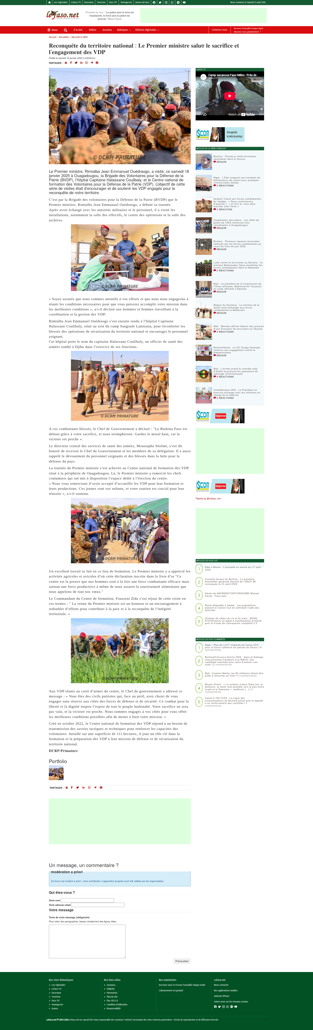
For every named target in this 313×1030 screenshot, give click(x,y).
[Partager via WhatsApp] (86, 63)
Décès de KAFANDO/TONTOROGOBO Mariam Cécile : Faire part (232, 594)
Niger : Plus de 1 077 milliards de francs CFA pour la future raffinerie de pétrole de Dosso (231, 646)
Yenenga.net (126, 2)
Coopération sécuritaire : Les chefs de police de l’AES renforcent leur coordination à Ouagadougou (236, 222)
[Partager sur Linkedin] (81, 63)
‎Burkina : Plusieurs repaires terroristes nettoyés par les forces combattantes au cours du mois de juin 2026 (237, 244)
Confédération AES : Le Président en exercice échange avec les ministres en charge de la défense (237, 392)
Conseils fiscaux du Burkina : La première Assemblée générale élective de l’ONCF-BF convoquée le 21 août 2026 (230, 581)
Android (217, 996)
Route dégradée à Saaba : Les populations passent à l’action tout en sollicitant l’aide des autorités (232, 608)
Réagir (221, 162)
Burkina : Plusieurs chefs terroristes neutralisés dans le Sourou (235, 157)
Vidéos (92, 29)
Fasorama (88, 2)
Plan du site (112, 996)
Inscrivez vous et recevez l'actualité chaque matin (182, 985)
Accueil (52, 37)
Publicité (111, 989)
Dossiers (107, 29)
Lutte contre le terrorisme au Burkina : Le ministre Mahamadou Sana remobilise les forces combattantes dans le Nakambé (238, 265)
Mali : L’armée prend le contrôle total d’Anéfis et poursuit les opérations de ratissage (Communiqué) (236, 371)
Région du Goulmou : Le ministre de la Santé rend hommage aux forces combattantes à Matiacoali (236, 307)
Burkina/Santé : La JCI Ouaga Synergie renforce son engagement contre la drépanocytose (237, 350)
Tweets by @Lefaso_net (208, 498)
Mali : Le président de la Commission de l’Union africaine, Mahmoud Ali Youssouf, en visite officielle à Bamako (238, 286)
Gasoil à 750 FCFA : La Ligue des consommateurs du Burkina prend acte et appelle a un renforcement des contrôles (234, 700)
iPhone (226, 996)
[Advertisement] (203, 15)
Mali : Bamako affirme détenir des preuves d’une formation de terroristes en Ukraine (239, 327)
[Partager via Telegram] (91, 63)
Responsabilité (114, 1008)
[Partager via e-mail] (66, 63)
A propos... (112, 985)
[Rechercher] (65, 31)
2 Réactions (225, 185)
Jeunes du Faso (142, 2)
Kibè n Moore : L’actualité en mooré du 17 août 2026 (233, 568)
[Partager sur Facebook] (71, 63)
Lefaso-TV (76, 2)
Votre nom (54, 900)
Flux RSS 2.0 (112, 1000)
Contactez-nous (219, 29)
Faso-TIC (113, 2)
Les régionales (61, 2)
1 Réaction (224, 209)
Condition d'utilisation (117, 1004)
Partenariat (112, 992)
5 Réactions (225, 376)
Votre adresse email (60, 904)
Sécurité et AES (79, 37)
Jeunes (55, 1008)
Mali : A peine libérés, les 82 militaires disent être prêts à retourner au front (234, 674)
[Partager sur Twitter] (76, 63)
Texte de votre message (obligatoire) (69, 917)
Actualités (64, 37)
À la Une (78, 29)
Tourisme (101, 2)
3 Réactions (225, 331)
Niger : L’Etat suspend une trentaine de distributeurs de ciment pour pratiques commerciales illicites (237, 180)
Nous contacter (221, 985)
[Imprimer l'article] (97, 63)
